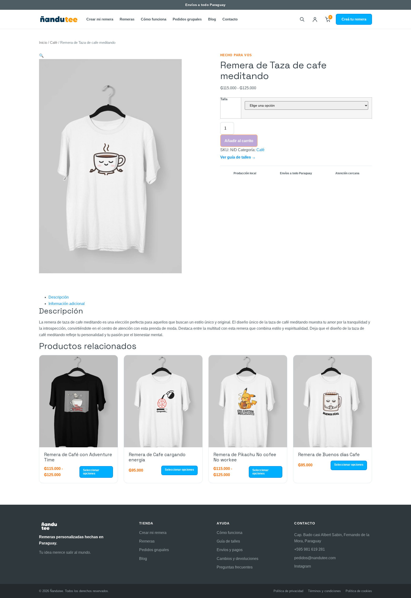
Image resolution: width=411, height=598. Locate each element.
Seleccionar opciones (91, 471)
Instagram (302, 566)
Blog (212, 19)
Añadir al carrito (239, 141)
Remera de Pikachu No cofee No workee (244, 457)
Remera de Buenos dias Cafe (329, 455)
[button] (41, 56)
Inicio (43, 43)
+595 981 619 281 (309, 549)
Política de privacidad (288, 591)
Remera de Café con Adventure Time (78, 457)
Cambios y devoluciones (237, 559)
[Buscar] (302, 19)
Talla (223, 99)
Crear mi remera (99, 19)
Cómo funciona (153, 19)
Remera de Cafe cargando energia (157, 457)
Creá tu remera (354, 19)
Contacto (230, 19)
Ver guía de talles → (238, 157)
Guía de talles (228, 541)
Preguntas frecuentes (235, 567)
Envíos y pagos (230, 550)
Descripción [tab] (59, 297)
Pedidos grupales (187, 19)
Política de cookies (359, 591)
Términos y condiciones (324, 591)
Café (53, 43)
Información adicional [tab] (67, 304)
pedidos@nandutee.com (315, 558)
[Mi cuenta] (315, 19)
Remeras (127, 19)
